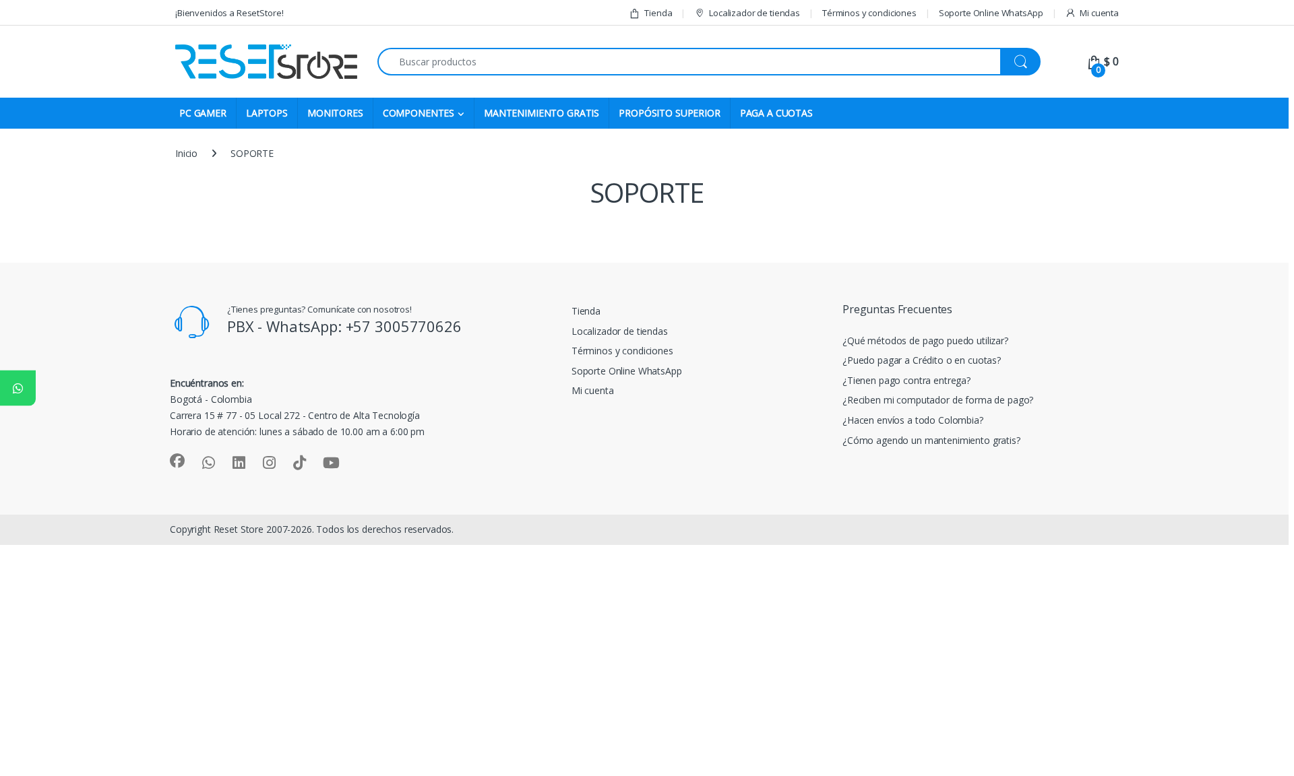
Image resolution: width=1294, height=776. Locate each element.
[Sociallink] (177, 460)
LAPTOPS (267, 112)
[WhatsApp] (18, 388)
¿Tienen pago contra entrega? (906, 380)
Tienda (658, 13)
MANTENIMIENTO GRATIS (541, 112)
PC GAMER (202, 112)
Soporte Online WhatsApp (991, 13)
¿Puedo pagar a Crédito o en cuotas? (921, 360)
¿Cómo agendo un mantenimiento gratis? (931, 440)
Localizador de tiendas (754, 13)
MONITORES (335, 112)
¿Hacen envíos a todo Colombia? (912, 420)
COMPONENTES (418, 112)
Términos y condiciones (869, 13)
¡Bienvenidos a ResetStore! (229, 13)
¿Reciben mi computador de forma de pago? (937, 399)
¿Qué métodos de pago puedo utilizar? (925, 340)
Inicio (186, 153)
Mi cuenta (1099, 13)
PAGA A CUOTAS (776, 112)
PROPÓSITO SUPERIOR (669, 112)
